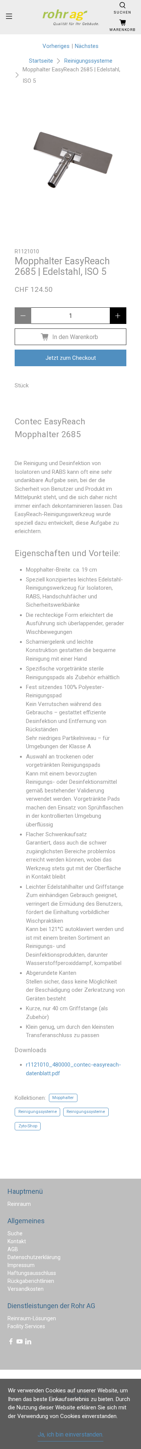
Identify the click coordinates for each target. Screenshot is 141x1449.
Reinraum (19, 1204)
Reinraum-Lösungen (32, 1318)
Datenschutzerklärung (34, 1257)
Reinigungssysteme (88, 61)
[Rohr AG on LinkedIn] (28, 1343)
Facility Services (26, 1326)
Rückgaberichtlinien (31, 1281)
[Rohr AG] (70, 17)
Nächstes (87, 46)
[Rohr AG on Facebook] (11, 1343)
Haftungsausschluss (32, 1273)
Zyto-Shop (27, 1126)
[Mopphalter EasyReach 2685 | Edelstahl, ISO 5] (70, 161)
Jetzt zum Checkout (70, 358)
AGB (13, 1249)
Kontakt (17, 1241)
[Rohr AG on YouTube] (19, 1343)
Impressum (21, 1265)
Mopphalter (63, 1097)
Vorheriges (56, 46)
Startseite (41, 61)
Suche (15, 1233)
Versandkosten (26, 1289)
